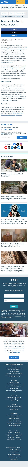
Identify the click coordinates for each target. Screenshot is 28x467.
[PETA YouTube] (5, 147)
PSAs (8, 408)
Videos (11, 13)
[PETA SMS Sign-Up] (9, 147)
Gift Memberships (11, 426)
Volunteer (13, 386)
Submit (14, 306)
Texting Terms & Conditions (14, 454)
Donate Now (9, 415)
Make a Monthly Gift (14, 416)
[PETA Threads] (22, 147)
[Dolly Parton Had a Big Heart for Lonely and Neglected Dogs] (14, 239)
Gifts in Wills (18, 421)
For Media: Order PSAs (16, 408)
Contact (16, 449)
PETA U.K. (10, 432)
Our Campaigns (17, 397)
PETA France (17, 432)
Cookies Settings (14, 459)
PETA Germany (9, 434)
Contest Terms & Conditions (14, 451)
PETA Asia (18, 437)
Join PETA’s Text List (10, 390)
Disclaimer (14, 452)
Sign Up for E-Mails (14, 388)
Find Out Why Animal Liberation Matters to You (14, 384)
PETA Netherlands (18, 434)
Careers (17, 382)
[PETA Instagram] (21, 144)
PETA (5, 130)
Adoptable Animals (21, 13)
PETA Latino (18, 439)
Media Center (10, 406)
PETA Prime (19, 386)
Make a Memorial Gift (14, 418)
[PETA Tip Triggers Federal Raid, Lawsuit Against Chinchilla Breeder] (14, 192)
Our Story (11, 382)
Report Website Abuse (14, 457)
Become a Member (17, 415)
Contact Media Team (14, 409)
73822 (10, 130)
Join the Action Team (10, 399)
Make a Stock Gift (10, 421)
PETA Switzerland (11, 435)
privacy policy (18, 316)
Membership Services (14, 425)
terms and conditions (20, 311)
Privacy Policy (10, 456)
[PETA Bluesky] (18, 147)
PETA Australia (11, 437)
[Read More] (14, 341)
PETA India (18, 435)
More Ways (18, 426)
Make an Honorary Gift (14, 420)
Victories (8, 386)
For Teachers (14, 400)
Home (2, 16)
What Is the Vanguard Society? (14, 423)
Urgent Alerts (10, 397)
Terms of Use (18, 456)
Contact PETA (19, 390)
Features (4, 13)
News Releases (17, 406)
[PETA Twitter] (17, 144)
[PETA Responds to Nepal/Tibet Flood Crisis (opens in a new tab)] (14, 169)
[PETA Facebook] (14, 144)
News (6, 16)
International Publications (14, 391)
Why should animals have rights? (16, 348)
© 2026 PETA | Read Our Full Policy (14, 447)
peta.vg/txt (3, 133)
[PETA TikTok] (15, 147)
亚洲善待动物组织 (10, 439)
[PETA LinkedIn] (12, 147)
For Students (19, 399)
